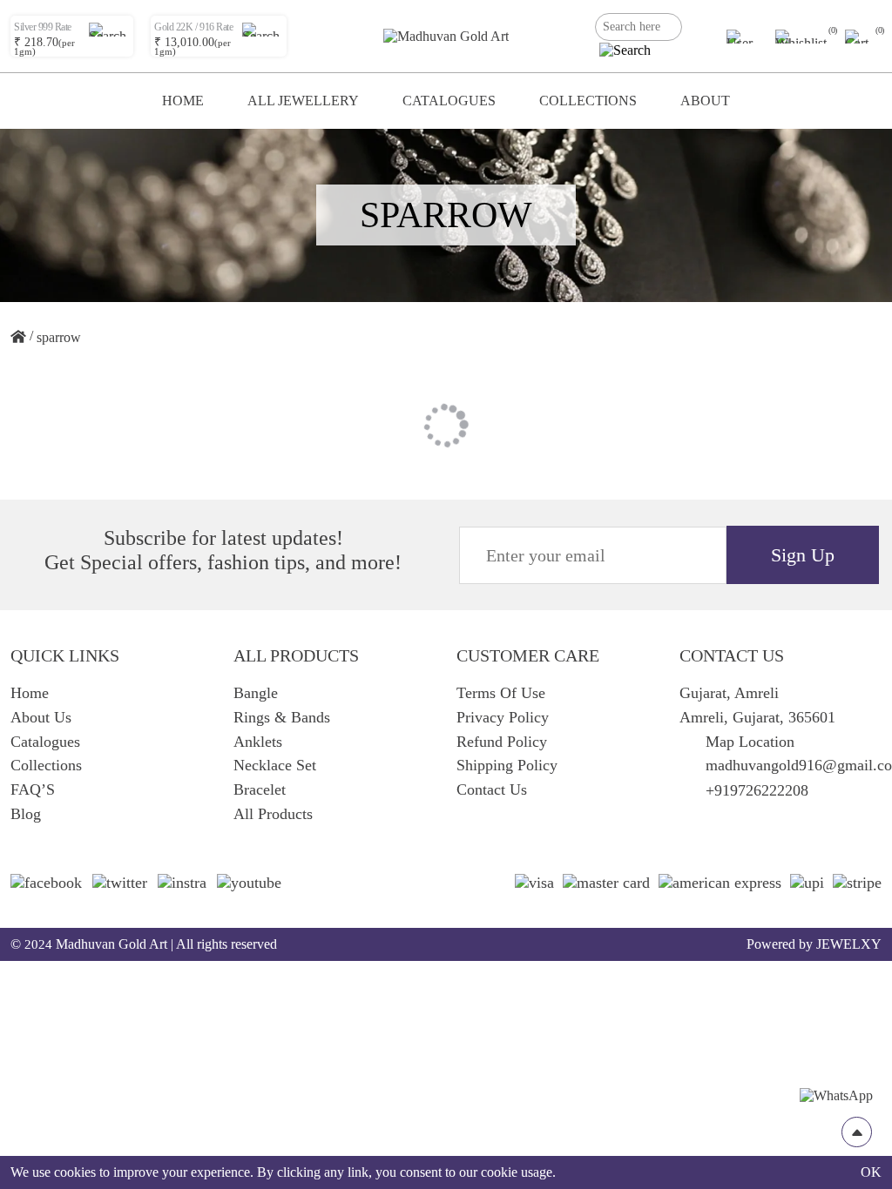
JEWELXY (849, 944)
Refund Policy (501, 741)
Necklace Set (274, 765)
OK (871, 1172)
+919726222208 (757, 790)
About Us (40, 717)
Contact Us (491, 789)
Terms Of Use (500, 693)
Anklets (257, 741)
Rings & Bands (281, 717)
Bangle (255, 693)
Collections (588, 100)
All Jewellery (303, 100)
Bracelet (259, 789)
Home (183, 100)
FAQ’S (32, 789)
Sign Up (803, 555)
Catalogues (449, 100)
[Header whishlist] (801, 37)
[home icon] (18, 337)
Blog (25, 814)
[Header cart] (860, 37)
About (705, 100)
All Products (273, 814)
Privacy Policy (502, 717)
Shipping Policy (507, 765)
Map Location (750, 741)
